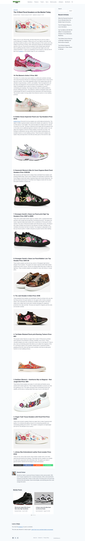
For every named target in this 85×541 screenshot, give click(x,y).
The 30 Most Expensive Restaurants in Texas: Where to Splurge (65, 47)
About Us (35, 537)
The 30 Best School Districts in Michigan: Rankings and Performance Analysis (65, 40)
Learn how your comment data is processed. (42, 529)
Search (60, 8)
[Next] (52, 503)
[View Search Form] (72, 2)
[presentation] (22, 498)
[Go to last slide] (14, 503)
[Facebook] (13, 538)
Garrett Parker (17, 14)
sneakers (21, 51)
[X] (15, 538)
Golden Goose (17, 121)
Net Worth (67, 2)
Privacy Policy (46, 537)
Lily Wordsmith (40, 510)
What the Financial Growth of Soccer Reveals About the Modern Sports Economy (65, 20)
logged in (20, 526)
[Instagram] (18, 538)
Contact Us (40, 537)
